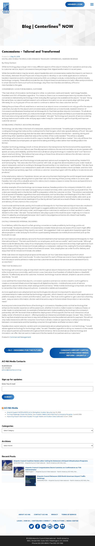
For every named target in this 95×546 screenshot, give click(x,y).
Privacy (54, 514)
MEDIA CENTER (72, 521)
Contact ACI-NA (41, 514)
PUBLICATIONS (58, 521)
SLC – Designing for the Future (24, 350)
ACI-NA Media (11, 408)
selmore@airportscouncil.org (11, 370)
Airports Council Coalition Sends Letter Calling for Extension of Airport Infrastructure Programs (51, 461)
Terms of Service (68, 514)
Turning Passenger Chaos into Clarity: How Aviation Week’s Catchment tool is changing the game (40, 414)
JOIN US (27, 521)
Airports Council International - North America (50, 538)
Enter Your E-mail (8, 384)
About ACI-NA (24, 514)
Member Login (75, 4)
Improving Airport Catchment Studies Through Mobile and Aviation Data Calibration (35, 416)
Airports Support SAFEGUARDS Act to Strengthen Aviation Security (29, 412)
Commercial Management (20, 337)
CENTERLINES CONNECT (41, 521)
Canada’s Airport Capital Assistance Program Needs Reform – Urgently (73, 353)
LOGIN (19, 521)
